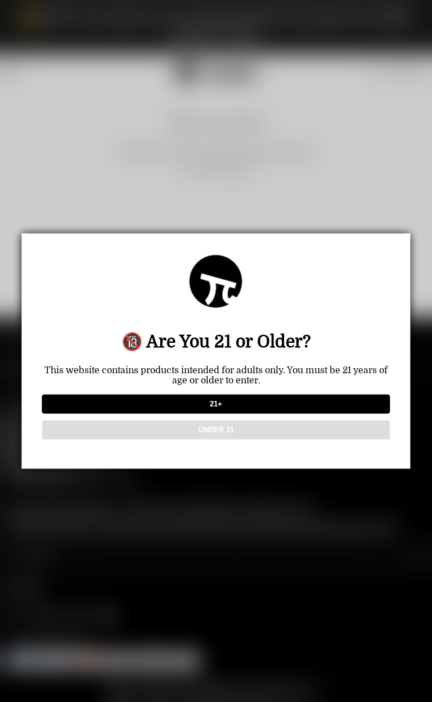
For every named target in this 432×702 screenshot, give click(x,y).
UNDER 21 (216, 430)
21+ (216, 404)
